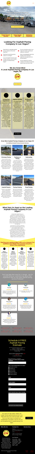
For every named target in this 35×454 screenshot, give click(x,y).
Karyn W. (4, 327)
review (8, 327)
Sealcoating (29, 157)
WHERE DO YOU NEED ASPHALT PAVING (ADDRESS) (16, 360)
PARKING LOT (12, 368)
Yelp (9, 328)
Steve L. (4, 330)
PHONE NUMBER (12, 382)
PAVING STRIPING (13, 374)
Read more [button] (9, 309)
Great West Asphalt (4, 328)
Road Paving (28, 187)
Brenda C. (27, 330)
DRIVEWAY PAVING (13, 367)
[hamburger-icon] (33, 3)
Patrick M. (16, 327)
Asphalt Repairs (6, 187)
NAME (9, 377)
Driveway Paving (6, 157)
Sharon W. (16, 330)
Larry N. (27, 327)
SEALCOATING (12, 371)
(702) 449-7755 (17, 431)
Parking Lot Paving (17, 157)
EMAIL (10, 387)
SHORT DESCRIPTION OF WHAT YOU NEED (17, 392)
